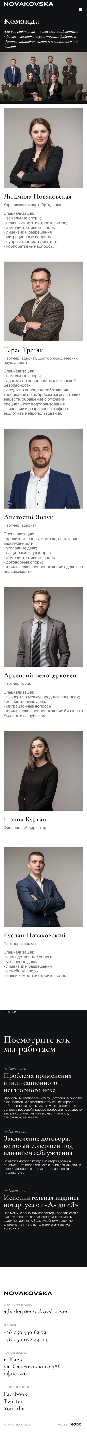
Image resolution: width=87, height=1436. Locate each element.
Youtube (14, 1408)
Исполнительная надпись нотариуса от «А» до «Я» (42, 1201)
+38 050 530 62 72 (25, 1332)
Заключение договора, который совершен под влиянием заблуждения (38, 1145)
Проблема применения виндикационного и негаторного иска (38, 1082)
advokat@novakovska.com (36, 1311)
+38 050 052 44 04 (26, 1339)
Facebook (16, 1394)
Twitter (13, 1401)
